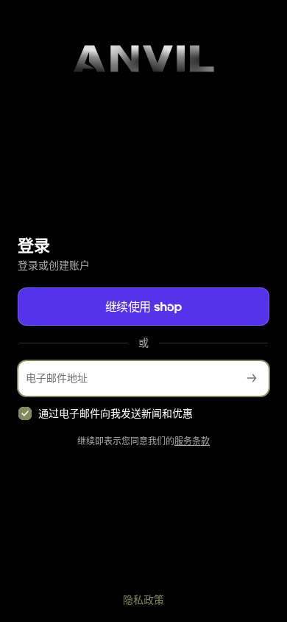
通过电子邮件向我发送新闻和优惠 (115, 413)
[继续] (251, 378)
